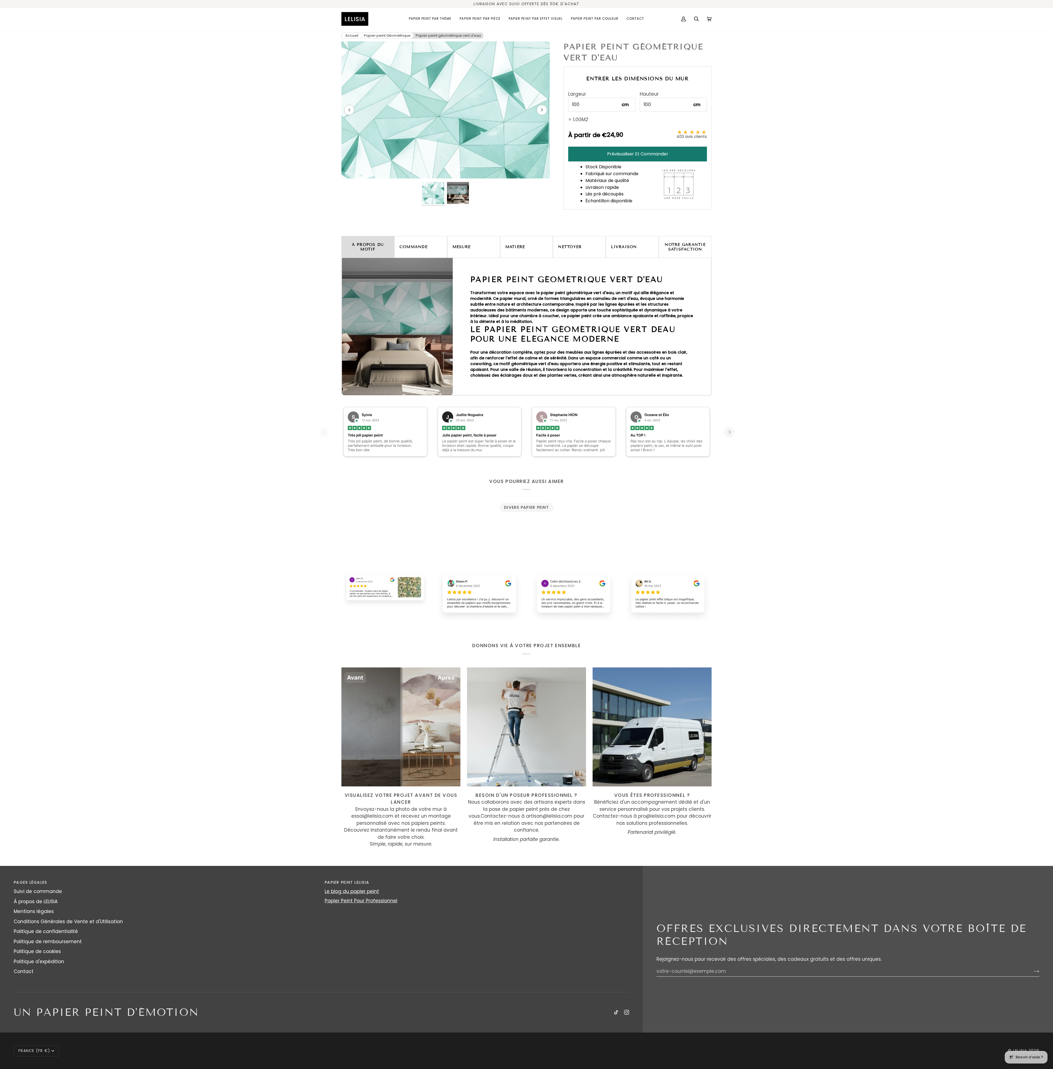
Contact (23, 971)
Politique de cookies (37, 951)
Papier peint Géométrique (387, 35)
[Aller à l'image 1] (433, 193)
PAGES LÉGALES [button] (30, 882)
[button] (430, 19)
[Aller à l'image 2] (458, 193)
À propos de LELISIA (36, 901)
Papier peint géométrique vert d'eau (448, 35)
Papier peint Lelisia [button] (347, 882)
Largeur (577, 94)
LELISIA (1020, 1050)
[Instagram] (626, 1012)
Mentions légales (34, 911)
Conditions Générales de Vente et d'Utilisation (68, 921)
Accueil (351, 35)
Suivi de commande (38, 891)
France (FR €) (34, 1050)
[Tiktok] (616, 1012)
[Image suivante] (542, 110)
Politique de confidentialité (46, 931)
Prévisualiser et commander (637, 154)
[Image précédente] (349, 110)
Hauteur (649, 94)
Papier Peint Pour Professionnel (361, 900)
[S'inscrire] (1032, 971)
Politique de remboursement (48, 941)
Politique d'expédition (39, 961)
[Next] (729, 432)
